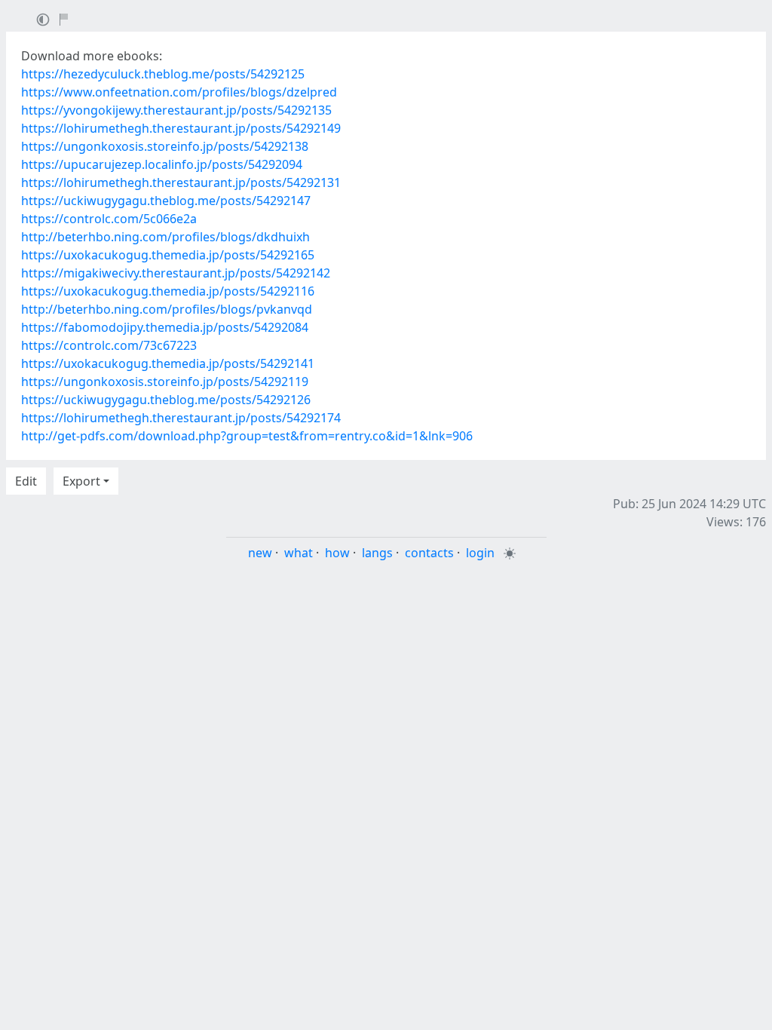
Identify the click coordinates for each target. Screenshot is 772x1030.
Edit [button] (26, 481)
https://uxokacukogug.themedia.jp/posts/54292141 (167, 363)
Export (81, 481)
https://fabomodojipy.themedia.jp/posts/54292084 (164, 327)
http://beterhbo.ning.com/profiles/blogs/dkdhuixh (165, 236)
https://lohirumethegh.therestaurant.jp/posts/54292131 (181, 182)
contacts (429, 552)
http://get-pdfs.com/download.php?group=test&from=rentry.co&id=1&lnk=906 (247, 436)
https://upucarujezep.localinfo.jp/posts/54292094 (161, 164)
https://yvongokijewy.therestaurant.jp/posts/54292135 (176, 110)
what (298, 552)
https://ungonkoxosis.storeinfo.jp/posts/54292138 (164, 146)
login (480, 552)
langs (377, 552)
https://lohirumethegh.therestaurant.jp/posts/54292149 (181, 128)
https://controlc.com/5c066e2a (109, 218)
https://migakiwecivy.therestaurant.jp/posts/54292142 (175, 273)
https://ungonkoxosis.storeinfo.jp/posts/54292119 (164, 381)
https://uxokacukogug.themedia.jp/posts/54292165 (167, 255)
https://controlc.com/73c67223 (109, 345)
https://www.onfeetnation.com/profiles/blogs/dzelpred (179, 92)
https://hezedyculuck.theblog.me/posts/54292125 (163, 74)
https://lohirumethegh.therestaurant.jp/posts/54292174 (181, 417)
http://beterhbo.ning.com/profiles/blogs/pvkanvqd (166, 309)
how (337, 552)
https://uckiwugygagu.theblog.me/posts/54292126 (166, 399)
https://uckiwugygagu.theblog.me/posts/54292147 (166, 200)
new (260, 552)
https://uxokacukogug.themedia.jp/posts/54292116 (167, 291)
